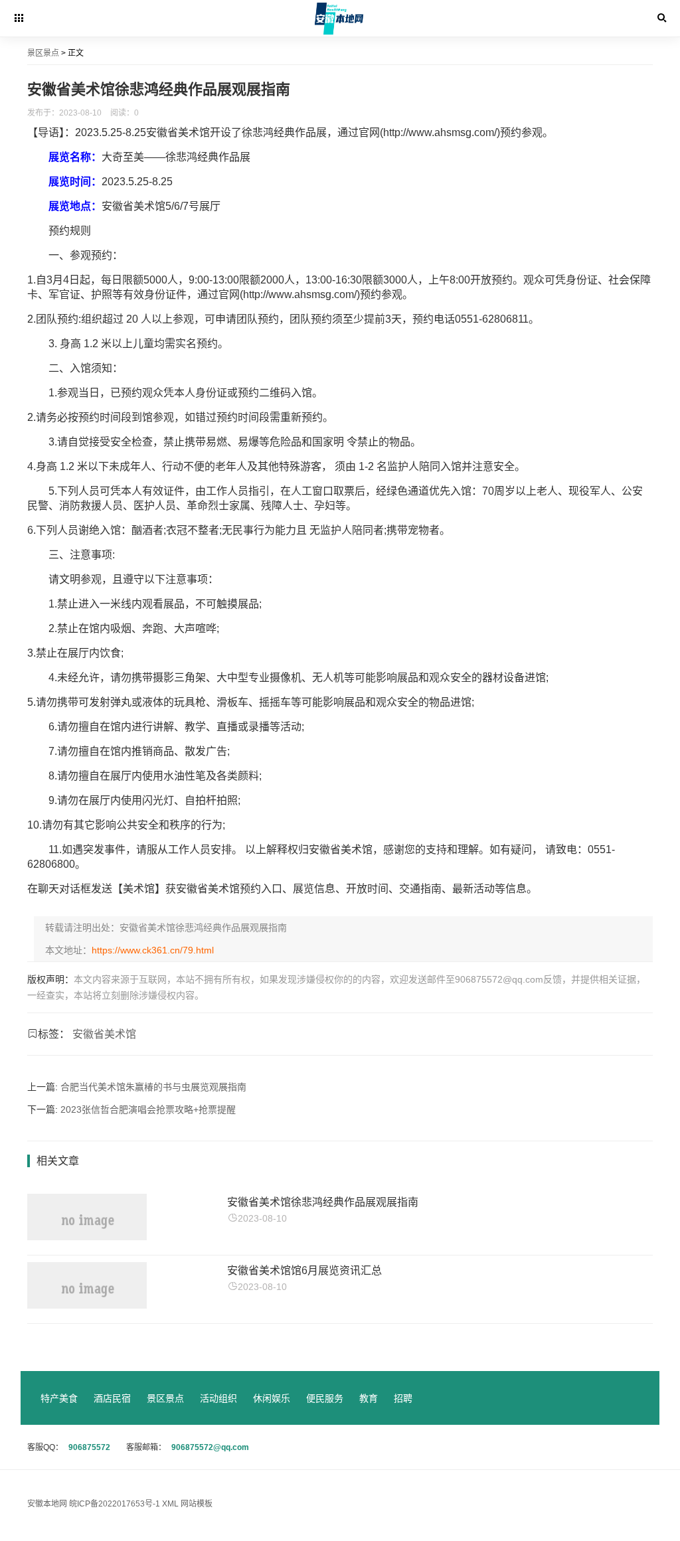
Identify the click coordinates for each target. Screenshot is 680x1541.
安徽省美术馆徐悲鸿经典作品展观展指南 (322, 1202)
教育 (368, 1398)
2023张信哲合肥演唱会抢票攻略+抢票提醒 (148, 1109)
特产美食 (59, 1398)
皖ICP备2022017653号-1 (115, 1503)
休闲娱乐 (271, 1398)
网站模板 (196, 1503)
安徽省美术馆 (104, 1034)
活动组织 (218, 1398)
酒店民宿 (112, 1398)
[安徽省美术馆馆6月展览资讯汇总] (87, 1305)
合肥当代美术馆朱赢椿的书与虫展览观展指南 (153, 1087)
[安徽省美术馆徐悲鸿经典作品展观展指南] (87, 1236)
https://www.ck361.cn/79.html (153, 950)
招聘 (403, 1398)
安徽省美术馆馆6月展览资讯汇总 (304, 1270)
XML (170, 1503)
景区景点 (165, 1398)
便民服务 (324, 1398)
